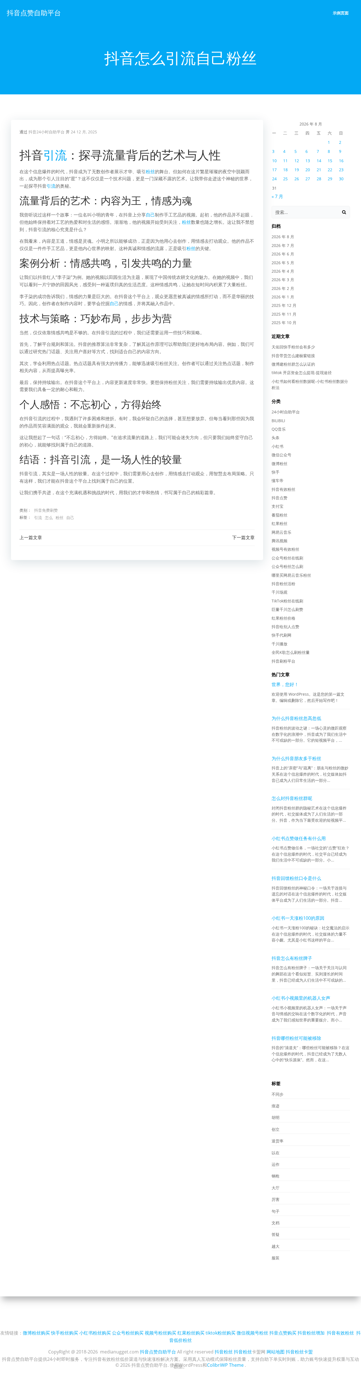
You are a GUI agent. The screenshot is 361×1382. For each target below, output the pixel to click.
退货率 (277, 1141)
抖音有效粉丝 (283, 489)
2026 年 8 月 (283, 236)
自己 (150, 215)
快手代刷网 (281, 635)
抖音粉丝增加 (311, 1333)
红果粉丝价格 (283, 618)
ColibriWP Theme (225, 1365)
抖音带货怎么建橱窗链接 (293, 355)
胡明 (275, 1117)
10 (274, 160)
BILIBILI (278, 420)
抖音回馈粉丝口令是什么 (296, 878)
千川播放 (279, 643)
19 (296, 169)
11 (285, 160)
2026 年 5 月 (283, 262)
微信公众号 (281, 454)
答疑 (275, 1234)
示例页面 (341, 13)
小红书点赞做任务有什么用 (299, 838)
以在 (275, 1152)
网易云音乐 (281, 532)
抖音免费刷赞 (46, 510)
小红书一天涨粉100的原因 (298, 918)
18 (285, 169)
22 (330, 169)
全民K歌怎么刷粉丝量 (291, 652)
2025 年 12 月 (284, 305)
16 (341, 160)
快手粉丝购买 (64, 1333)
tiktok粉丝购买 (220, 1333)
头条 (275, 437)
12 (296, 160)
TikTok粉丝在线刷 (287, 601)
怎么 (49, 517)
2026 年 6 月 (283, 254)
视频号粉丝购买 (160, 1333)
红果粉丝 (279, 523)
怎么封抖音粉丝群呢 (292, 798)
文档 (275, 1222)
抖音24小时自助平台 (46, 131)
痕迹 (275, 1105)
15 (330, 160)
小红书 (277, 446)
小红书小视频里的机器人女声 (301, 998)
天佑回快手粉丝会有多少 (293, 347)
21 (319, 169)
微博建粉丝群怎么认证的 (293, 364)
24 (274, 178)
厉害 (275, 1199)
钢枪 (275, 1176)
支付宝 (277, 506)
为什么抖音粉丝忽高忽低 (296, 718)
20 (307, 169)
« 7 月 (277, 196)
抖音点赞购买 (282, 1333)
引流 (55, 155)
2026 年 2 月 (283, 288)
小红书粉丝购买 (95, 1333)
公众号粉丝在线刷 (287, 558)
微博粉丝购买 (36, 1333)
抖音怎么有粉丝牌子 (292, 958)
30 (341, 178)
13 (307, 160)
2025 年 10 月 (284, 322)
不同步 (277, 1094)
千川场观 (279, 592)
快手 (275, 472)
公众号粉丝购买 (128, 1333)
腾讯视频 (279, 540)
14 (319, 160)
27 (307, 178)
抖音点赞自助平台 (34, 12)
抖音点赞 (279, 497)
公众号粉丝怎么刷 (287, 566)
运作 (275, 1164)
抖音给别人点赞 (285, 626)
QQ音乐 (279, 429)
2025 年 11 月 (284, 314)
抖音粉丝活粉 (283, 583)
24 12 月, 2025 (84, 131)
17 (274, 169)
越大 (275, 1246)
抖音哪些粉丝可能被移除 (296, 1038)
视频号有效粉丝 (285, 549)
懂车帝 (277, 480)
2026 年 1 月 (283, 297)
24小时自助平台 (286, 412)
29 (330, 178)
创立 (275, 1129)
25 (285, 178)
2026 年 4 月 (283, 271)
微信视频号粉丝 (252, 1333)
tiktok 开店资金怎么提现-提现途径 (302, 372)
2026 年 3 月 (283, 279)
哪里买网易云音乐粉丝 (291, 575)
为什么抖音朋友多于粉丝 (296, 758)
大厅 (275, 1187)
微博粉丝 (279, 463)
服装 (275, 1257)
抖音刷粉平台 (283, 661)
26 (296, 178)
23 (341, 169)
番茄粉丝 (279, 515)
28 (319, 178)
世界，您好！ (285, 684)
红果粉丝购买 (190, 1333)
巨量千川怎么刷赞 (287, 609)
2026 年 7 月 (283, 245)
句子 (275, 1211)
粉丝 (150, 171)
